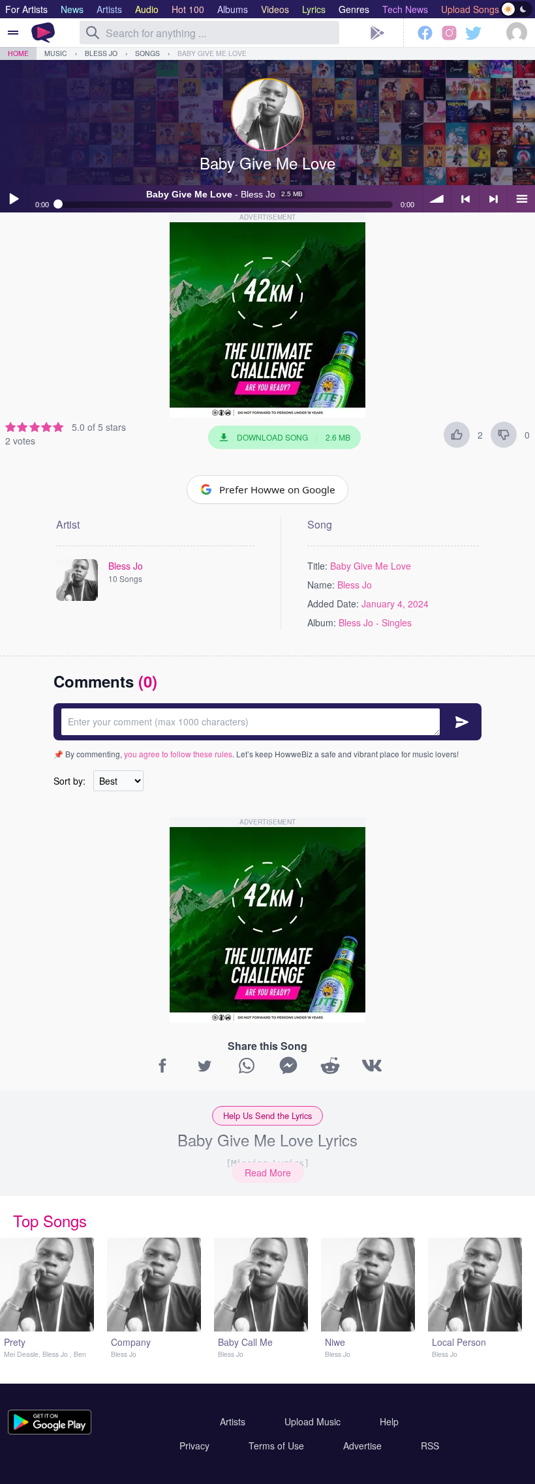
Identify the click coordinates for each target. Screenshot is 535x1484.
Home (18, 53)
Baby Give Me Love (212, 53)
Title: (317, 565)
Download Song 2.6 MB (293, 437)
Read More (268, 1172)
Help (389, 1421)
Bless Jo (101, 53)
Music (55, 53)
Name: (321, 584)
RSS (430, 1445)
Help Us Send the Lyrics (267, 1115)
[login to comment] (268, 721)
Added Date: (333, 603)
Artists (232, 1421)
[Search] (92, 32)
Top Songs (50, 1220)
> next (493, 198)
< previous (465, 198)
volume (437, 198)
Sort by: (69, 780)
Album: (321, 622)
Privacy (194, 1445)
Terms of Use (276, 1445)
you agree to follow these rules (178, 753)
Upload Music (312, 1421)
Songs (147, 53)
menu (521, 198)
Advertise (362, 1445)
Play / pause (13, 198)
